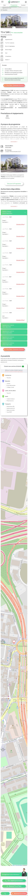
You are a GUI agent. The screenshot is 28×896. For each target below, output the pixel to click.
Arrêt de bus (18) (10, 406)
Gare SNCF (9, 412)
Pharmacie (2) (10, 400)
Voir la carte (8, 147)
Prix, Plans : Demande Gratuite (15, 85)
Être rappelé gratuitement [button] (15, 880)
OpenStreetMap (19, 865)
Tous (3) (9, 393)
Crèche (8, 383)
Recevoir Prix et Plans (20, 893)
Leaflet (13, 865)
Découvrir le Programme (14, 183)
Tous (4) (9, 377)
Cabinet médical (10, 399)
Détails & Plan (20, 224)
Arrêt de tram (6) (11, 408)
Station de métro (11, 410)
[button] (5, 893)
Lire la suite (13, 141)
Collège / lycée (10, 387)
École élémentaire (11, 385)
